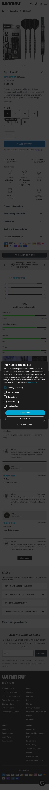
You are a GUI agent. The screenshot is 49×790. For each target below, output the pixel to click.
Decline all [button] (25, 419)
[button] (24, 424)
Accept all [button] (25, 413)
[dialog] (24, 395)
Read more (32, 382)
